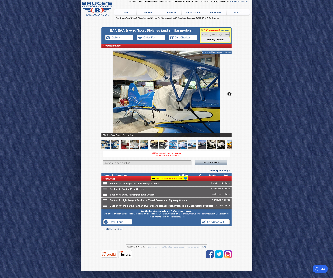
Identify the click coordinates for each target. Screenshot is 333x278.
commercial (171, 12)
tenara (125, 254)
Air (133, 247)
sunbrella (109, 253)
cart (189, 247)
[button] (229, 94)
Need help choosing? (219, 170)
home (125, 12)
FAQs (204, 247)
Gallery (115, 37)
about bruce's (193, 12)
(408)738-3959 (220, 1)
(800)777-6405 (186, 1)
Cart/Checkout (182, 37)
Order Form (149, 37)
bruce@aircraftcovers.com (194, 213)
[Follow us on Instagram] (228, 254)
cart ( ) (238, 12)
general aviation (108, 228)
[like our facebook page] (210, 254)
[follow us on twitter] (219, 254)
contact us (215, 12)
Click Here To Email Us (238, 1)
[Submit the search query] (215, 39)
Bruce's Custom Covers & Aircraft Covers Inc (97, 8)
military (148, 12)
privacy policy (196, 247)
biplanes (120, 228)
